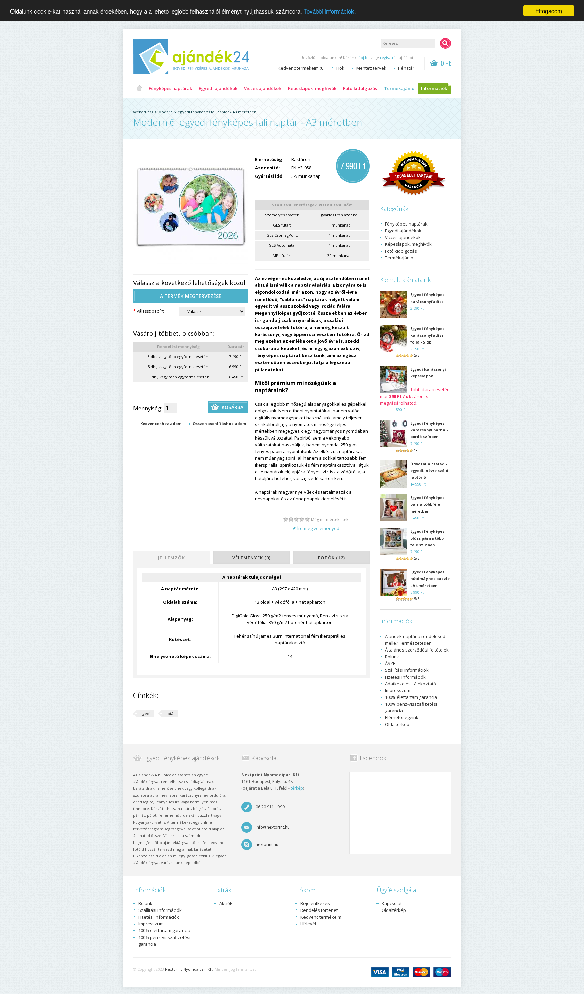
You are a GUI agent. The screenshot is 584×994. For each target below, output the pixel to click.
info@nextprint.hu (273, 827)
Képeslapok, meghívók (312, 88)
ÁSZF (390, 663)
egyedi (144, 713)
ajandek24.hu (139, 88)
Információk (434, 88)
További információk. (330, 11)
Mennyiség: (147, 408)
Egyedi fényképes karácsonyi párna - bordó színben (429, 430)
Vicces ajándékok (262, 88)
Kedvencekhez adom (160, 423)
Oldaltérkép (397, 724)
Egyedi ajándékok (218, 88)
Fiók (340, 68)
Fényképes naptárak (170, 88)
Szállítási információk (407, 670)
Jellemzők (171, 557)
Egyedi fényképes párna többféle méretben (427, 504)
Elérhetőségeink (401, 717)
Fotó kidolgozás (360, 88)
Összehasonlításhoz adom (219, 423)
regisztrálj (389, 57)
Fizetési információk (405, 677)
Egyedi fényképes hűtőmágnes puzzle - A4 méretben (430, 578)
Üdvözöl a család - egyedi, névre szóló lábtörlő (429, 470)
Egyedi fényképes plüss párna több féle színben (427, 538)
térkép (297, 788)
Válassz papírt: (149, 311)
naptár (169, 713)
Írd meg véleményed (318, 528)
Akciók (226, 903)
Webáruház (143, 111)
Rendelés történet (319, 910)
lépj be (363, 57)
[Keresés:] (445, 43)
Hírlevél (308, 924)
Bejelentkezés (315, 903)
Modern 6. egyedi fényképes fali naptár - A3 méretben (207, 111)
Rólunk (392, 657)
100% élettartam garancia (411, 697)
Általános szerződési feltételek (417, 650)
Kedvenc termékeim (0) (301, 68)
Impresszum (397, 690)
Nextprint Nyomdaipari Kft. (189, 969)
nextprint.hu (267, 844)
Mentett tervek (371, 68)
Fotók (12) (331, 557)
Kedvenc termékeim (320, 917)
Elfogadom (548, 10)
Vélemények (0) (251, 557)
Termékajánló (399, 88)
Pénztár (406, 68)
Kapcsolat (392, 903)
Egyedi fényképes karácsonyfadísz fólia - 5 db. (427, 335)
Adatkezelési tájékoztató (410, 684)
